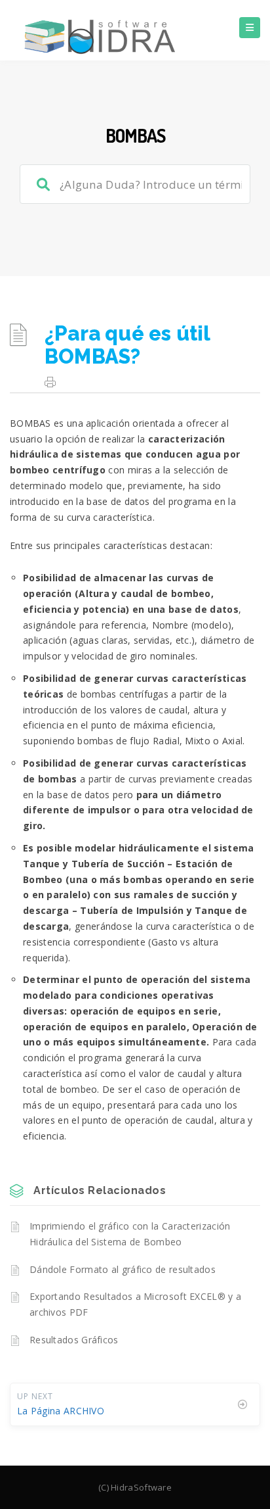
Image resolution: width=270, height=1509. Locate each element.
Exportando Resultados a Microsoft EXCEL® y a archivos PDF (135, 1304)
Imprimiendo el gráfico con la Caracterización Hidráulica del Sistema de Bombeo (130, 1234)
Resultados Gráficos (74, 1339)
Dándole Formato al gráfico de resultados (122, 1269)
